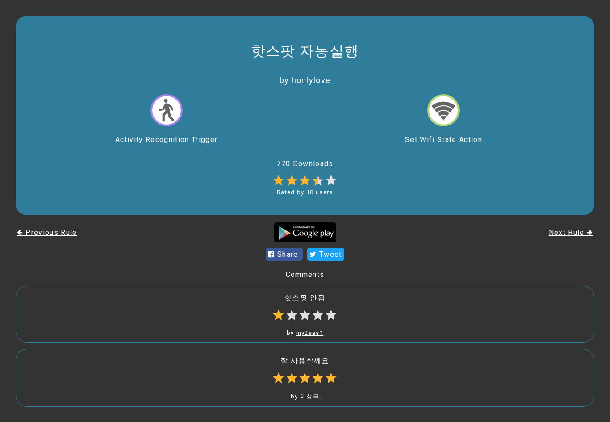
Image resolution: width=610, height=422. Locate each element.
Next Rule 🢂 (571, 232)
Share (288, 254)
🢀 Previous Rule (47, 232)
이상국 (309, 396)
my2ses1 (309, 333)
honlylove (311, 80)
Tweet (329, 254)
